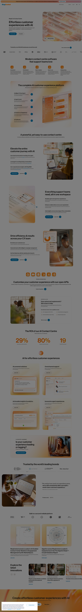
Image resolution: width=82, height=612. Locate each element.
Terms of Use (18, 609)
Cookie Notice (9, 609)
